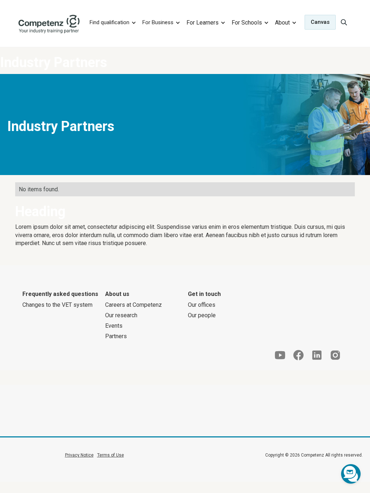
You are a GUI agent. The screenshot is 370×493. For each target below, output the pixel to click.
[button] (111, 22)
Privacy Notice (79, 455)
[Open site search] (344, 22)
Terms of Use (110, 455)
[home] (49, 24)
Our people (202, 315)
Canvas (320, 22)
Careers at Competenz (133, 304)
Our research (121, 315)
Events (113, 325)
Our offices (201, 304)
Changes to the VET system (57, 304)
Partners (116, 336)
